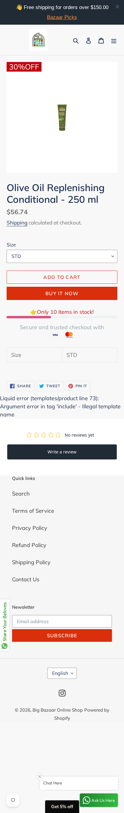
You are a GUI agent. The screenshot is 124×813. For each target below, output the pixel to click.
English (60, 673)
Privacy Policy (29, 527)
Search (21, 493)
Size (11, 245)
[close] (117, 6)
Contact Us (25, 579)
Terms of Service (33, 510)
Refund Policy (29, 545)
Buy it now (62, 293)
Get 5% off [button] (62, 806)
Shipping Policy (31, 562)
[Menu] (113, 40)
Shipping (17, 222)
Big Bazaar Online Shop (58, 710)
